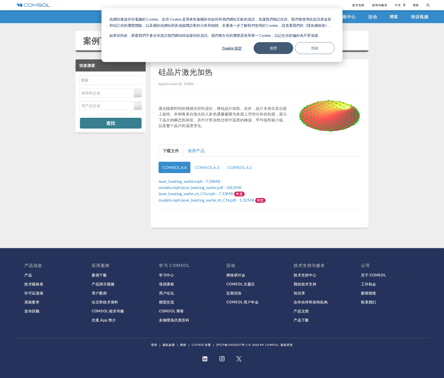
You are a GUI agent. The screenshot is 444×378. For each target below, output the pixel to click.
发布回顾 (32, 310)
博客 (394, 17)
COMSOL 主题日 (240, 283)
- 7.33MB (196, 193)
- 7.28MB (190, 181)
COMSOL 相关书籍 (108, 310)
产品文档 (301, 310)
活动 (372, 17)
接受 (273, 48)
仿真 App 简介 (104, 319)
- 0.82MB (200, 187)
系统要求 (32, 301)
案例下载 (99, 40)
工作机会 (368, 283)
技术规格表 (33, 283)
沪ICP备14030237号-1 (232, 345)
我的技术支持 (305, 283)
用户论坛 (166, 292)
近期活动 (234, 292)
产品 (28, 274)
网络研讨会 (235, 274)
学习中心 (166, 274)
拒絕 (314, 48)
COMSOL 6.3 (207, 167)
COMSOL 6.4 (174, 167)
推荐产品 (196, 150)
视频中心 (347, 17)
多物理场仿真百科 (174, 319)
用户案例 (99, 292)
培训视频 (420, 17)
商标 (183, 345)
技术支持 (358, 5)
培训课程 (166, 283)
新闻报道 (368, 292)
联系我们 (368, 301)
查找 (110, 123)
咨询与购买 (379, 5)
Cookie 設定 (232, 48)
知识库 (299, 292)
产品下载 (301, 319)
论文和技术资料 (105, 301)
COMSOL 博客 (171, 310)
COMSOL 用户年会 (242, 301)
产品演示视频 (103, 283)
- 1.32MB (207, 199)
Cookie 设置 (201, 345)
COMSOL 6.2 (239, 167)
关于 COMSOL (373, 274)
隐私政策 (169, 345)
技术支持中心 (305, 274)
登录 (416, 5)
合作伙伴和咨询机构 (311, 301)
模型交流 (166, 301)
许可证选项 (33, 292)
